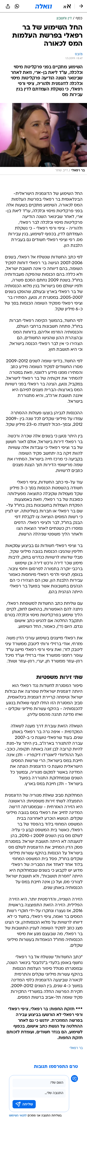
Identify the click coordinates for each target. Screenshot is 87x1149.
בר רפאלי (76, 1048)
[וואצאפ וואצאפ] (17, 6)
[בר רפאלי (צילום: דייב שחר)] (43, 139)
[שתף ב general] (7, 6)
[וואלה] (43, 6)
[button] (67, 6)
